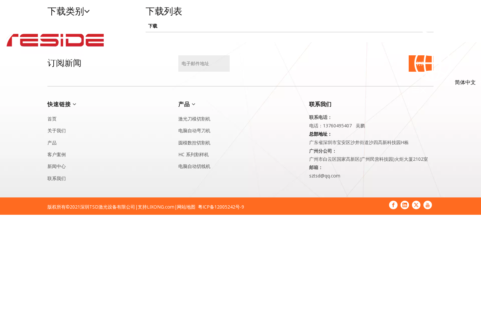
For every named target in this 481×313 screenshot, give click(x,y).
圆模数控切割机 (194, 142)
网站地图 (186, 207)
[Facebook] (393, 205)
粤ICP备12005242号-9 (221, 207)
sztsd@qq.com (324, 176)
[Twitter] (416, 205)
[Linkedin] (405, 205)
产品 (52, 142)
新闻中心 (56, 166)
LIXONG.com (160, 207)
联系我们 (56, 178)
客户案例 (56, 154)
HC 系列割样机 (193, 154)
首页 (52, 119)
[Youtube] (427, 205)
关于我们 (56, 130)
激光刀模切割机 (194, 119)
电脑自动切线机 (194, 166)
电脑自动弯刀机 (194, 130)
